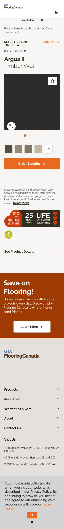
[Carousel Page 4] (39, 135)
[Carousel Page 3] (35, 135)
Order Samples (29, 163)
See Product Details (19, 251)
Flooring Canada (13, 28)
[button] (30, 20)
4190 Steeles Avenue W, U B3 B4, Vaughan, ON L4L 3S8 (32, 449)
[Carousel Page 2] (30, 135)
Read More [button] (21, 203)
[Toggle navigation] (56, 12)
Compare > (51, 42)
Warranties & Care (18, 409)
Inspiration (12, 399)
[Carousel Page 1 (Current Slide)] (25, 135)
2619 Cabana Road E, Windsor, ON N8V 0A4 (29, 464)
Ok (32, 515)
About (8, 418)
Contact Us (12, 428)
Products (34, 28)
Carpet (49, 28)
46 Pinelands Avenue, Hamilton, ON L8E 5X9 (29, 457)
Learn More (29, 327)
